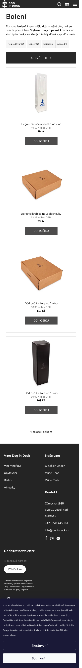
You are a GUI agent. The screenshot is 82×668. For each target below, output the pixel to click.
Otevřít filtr (41, 58)
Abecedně (62, 44)
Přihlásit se (15, 569)
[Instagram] (53, 538)
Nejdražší (48, 44)
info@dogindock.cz (57, 530)
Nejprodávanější (16, 44)
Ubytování (10, 473)
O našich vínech (55, 466)
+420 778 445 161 (56, 523)
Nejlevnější (33, 44)
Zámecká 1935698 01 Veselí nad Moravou (56, 510)
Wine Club (52, 480)
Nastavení (39, 645)
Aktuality (9, 487)
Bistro (8, 480)
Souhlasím (39, 658)
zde (13, 635)
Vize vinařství (12, 466)
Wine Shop (52, 473)
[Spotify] (59, 538)
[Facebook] (47, 538)
